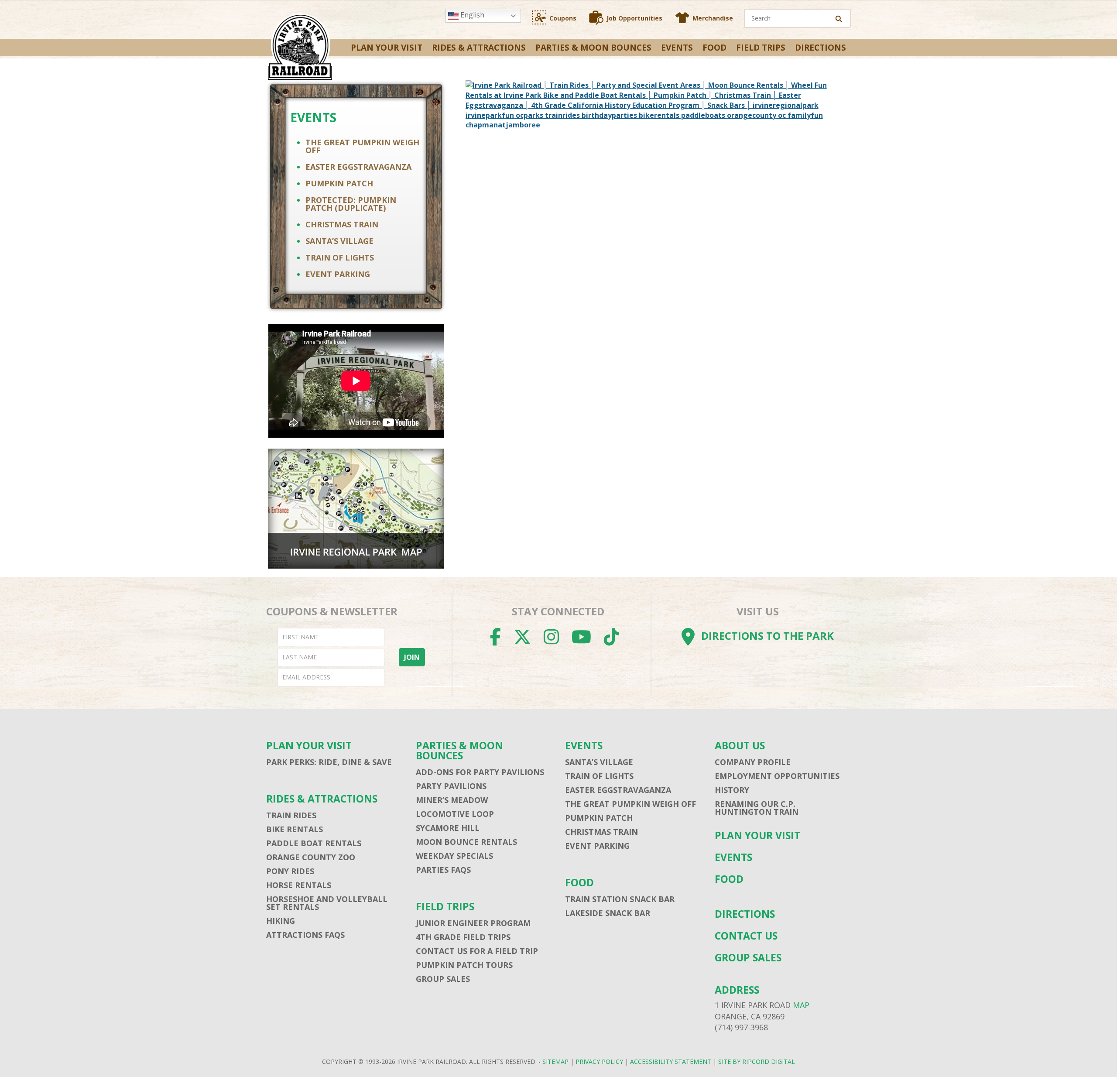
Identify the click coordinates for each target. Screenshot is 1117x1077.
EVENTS (677, 47)
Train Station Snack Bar (620, 899)
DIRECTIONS (820, 47)
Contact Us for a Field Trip (477, 951)
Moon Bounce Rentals (466, 842)
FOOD (714, 47)
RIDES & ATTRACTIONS (479, 47)
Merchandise (712, 18)
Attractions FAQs (305, 935)
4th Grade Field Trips (463, 937)
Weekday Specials (454, 856)
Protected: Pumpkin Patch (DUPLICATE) (350, 204)
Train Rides (291, 815)
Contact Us (746, 936)
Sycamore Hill (448, 828)
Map (801, 1005)
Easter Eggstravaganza (358, 166)
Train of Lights (339, 257)
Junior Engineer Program (473, 923)
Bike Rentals (294, 829)
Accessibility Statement (670, 1061)
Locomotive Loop (455, 814)
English (471, 15)
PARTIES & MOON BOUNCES (593, 47)
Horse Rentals (298, 885)
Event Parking (337, 274)
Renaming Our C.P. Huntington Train (756, 808)
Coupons (562, 18)
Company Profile (753, 762)
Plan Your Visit (386, 47)
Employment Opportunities (777, 776)
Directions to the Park (767, 635)
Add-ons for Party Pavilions (480, 772)
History (732, 790)
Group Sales (443, 979)
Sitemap (555, 1061)
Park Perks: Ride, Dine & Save (329, 762)
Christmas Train (341, 224)
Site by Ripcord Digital (756, 1061)
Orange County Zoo (310, 857)
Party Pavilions (451, 786)
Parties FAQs (443, 869)
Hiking (280, 921)
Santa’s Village (339, 241)
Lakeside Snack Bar (607, 913)
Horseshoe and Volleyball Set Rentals (326, 903)
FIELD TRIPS (760, 47)
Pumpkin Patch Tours (464, 965)
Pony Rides (290, 871)
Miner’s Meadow (452, 800)
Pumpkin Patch (339, 183)
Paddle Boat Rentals (313, 843)
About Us (740, 746)
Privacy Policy (599, 1061)
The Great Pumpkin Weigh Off (362, 146)
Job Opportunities (634, 18)
